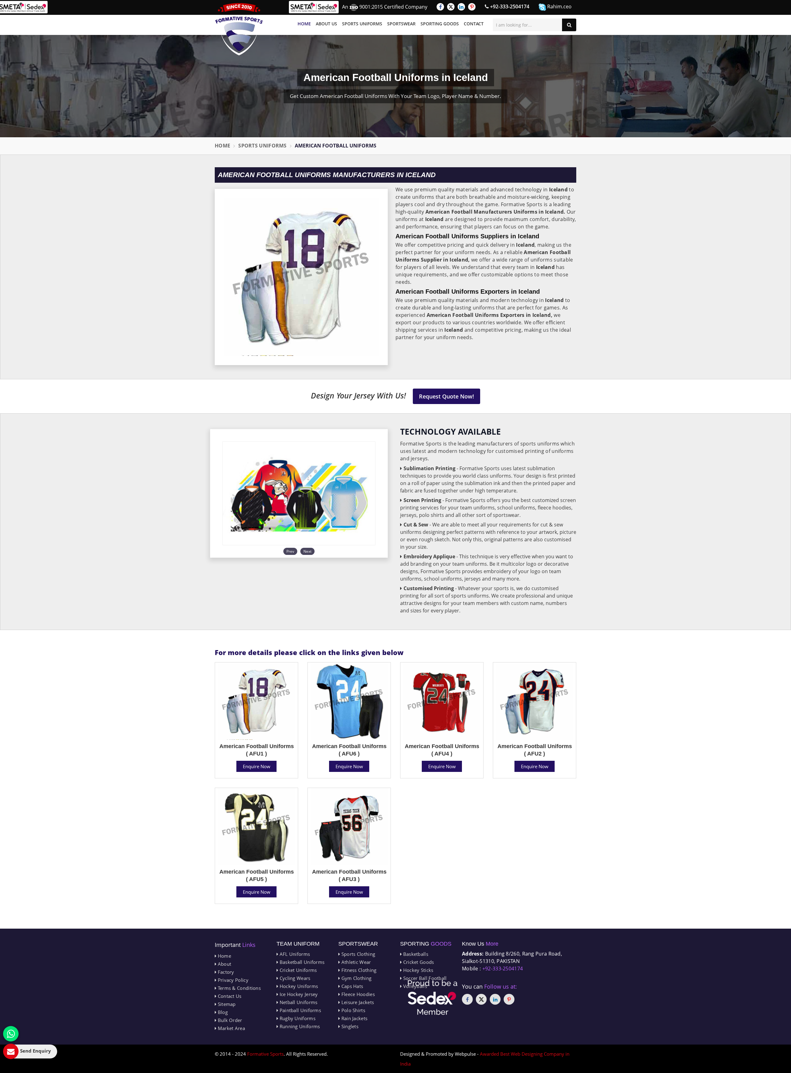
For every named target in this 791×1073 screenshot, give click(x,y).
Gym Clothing (355, 978)
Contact (474, 24)
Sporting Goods (440, 24)
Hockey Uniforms (298, 986)
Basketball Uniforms (301, 962)
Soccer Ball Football (424, 978)
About (223, 964)
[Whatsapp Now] (11, 1033)
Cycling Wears (294, 978)
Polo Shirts (352, 1010)
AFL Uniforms (294, 954)
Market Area (230, 1028)
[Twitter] (451, 7)
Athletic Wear (355, 962)
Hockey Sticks (417, 970)
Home (304, 24)
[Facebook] (440, 7)
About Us (326, 24)
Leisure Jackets (357, 1002)
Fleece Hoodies (357, 994)
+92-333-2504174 (509, 6)
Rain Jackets (353, 1018)
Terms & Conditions (238, 988)
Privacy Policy (232, 980)
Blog (222, 1012)
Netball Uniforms (297, 1002)
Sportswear (401, 24)
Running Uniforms (299, 1026)
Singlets (349, 1026)
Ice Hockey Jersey (298, 994)
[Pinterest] (472, 7)
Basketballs (415, 954)
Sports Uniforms (362, 24)
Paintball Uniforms (299, 1010)
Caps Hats (351, 986)
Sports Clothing (357, 954)
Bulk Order (229, 1020)
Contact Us (228, 996)
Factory (225, 972)
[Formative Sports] (239, 29)
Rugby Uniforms (296, 1018)
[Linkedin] (461, 7)
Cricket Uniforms (297, 970)
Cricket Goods (418, 962)
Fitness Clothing (358, 970)
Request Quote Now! (446, 396)
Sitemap (225, 1004)
